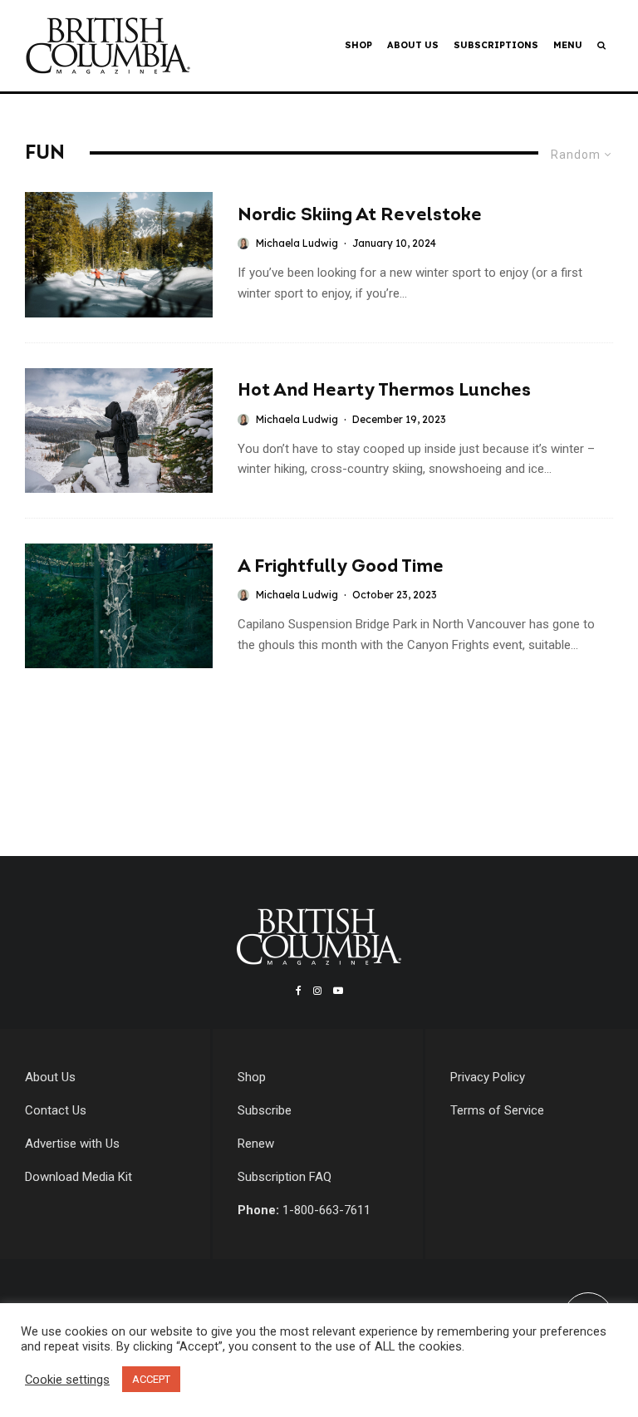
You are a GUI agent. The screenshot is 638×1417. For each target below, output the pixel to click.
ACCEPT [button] (151, 1379)
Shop (358, 45)
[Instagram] (317, 991)
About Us (413, 45)
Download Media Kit (78, 1176)
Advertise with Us (72, 1143)
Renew (256, 1143)
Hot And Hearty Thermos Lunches (384, 391)
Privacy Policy (487, 1077)
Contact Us (55, 1110)
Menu (567, 45)
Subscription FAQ (284, 1176)
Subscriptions (496, 45)
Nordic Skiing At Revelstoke (360, 215)
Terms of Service (497, 1110)
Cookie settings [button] (67, 1379)
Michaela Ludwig (297, 243)
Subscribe (265, 1110)
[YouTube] (338, 991)
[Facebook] (298, 991)
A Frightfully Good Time (341, 567)
